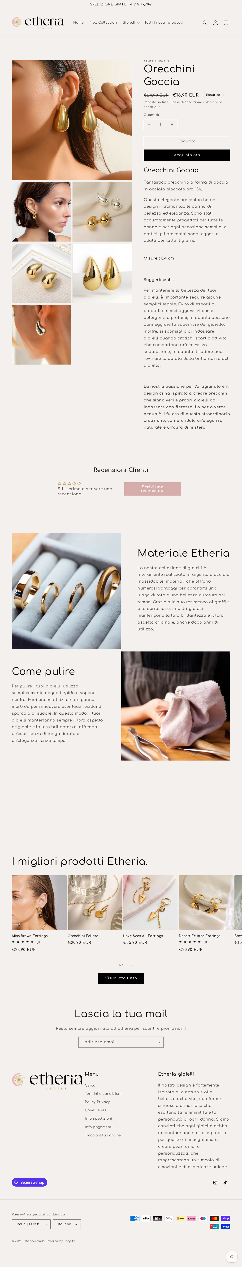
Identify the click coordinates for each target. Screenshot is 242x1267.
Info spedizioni (98, 1118)
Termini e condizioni (103, 1093)
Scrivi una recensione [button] (152, 489)
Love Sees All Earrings (143, 936)
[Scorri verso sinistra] (110, 965)
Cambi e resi (96, 1110)
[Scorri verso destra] (131, 965)
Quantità (151, 115)
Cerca (90, 1085)
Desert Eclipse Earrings (200, 936)
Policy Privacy (97, 1102)
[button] (131, 23)
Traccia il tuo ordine (103, 1135)
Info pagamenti (98, 1127)
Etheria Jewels (34, 1241)
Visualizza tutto (121, 978)
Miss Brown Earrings (30, 936)
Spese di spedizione (186, 102)
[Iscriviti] (158, 1042)
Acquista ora (187, 155)
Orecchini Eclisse (83, 936)
